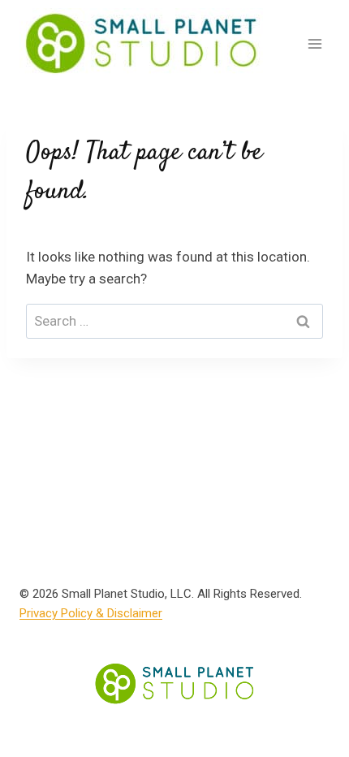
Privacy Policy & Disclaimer (90, 613)
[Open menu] (314, 43)
